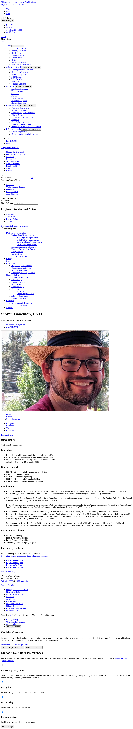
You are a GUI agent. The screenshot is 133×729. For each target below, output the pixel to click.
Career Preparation (19, 132)
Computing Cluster (19, 305)
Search (4, 41)
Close (3, 36)
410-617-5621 (12, 327)
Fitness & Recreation (20, 115)
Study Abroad (17, 98)
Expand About (17, 46)
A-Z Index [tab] (10, 32)
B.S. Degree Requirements (28, 237)
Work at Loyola (12, 161)
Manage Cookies (13, 627)
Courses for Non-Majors (21, 256)
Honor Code (16, 284)
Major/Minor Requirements (22, 235)
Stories (9, 221)
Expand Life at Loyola (27, 105)
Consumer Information (15, 622)
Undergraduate (17, 91)
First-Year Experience (20, 108)
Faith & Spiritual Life (20, 122)
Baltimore (15, 120)
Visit (8, 9)
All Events (10, 217)
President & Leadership (21, 65)
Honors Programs (18, 103)
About (8, 46)
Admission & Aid (13, 67)
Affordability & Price (20, 74)
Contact (9, 308)
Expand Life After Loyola (31, 129)
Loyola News (11, 601)
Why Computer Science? (21, 265)
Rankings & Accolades (20, 51)
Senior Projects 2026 (25, 294)
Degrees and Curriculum (16, 233)
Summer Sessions (18, 84)
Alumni (9, 168)
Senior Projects (17, 291)
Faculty (14, 96)
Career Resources (18, 298)
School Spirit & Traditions (22, 117)
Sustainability (16, 58)
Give (8, 13)
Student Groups (17, 286)
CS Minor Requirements (27, 244)
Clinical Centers (12, 606)
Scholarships (16, 279)
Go (32, 177)
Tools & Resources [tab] (14, 30)
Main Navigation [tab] (13, 25)
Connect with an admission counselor (33, 556)
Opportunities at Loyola (21, 268)
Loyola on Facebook (14, 560)
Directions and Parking (15, 154)
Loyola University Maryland (12, 4)
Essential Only (17, 647)
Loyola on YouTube (14, 565)
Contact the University (15, 152)
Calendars (10, 157)
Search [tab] (9, 27)
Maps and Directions (14, 604)
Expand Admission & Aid (31, 67)
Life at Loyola (12, 105)
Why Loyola (16, 79)
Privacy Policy (12, 619)
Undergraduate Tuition (15, 187)
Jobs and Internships (19, 296)
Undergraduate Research (21, 303)
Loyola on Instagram (14, 563)
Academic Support (19, 100)
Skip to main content (9, 2)
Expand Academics (23, 86)
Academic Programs (19, 89)
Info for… (7, 18)
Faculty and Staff (13, 166)
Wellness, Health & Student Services (26, 127)
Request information (9, 556)
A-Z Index (10, 599)
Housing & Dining (19, 110)
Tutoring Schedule (18, 282)
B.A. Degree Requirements (28, 240)
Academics (10, 86)
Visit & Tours (16, 81)
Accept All (6, 647)
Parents (9, 171)
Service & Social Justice (21, 124)
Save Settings (7, 727)
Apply (8, 11)
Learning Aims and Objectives (23, 247)
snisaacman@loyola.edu (16, 325)
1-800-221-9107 (22, 581)
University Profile (18, 48)
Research (10, 301)
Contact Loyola (7, 585)
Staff (8, 261)
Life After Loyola (13, 129)
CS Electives (16, 254)
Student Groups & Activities (23, 113)
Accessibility (11, 624)
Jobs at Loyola (12, 194)
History (14, 60)
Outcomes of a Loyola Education (25, 134)
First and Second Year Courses (23, 249)
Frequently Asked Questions (23, 272)
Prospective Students (14, 263)
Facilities (15, 289)
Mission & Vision (18, 62)
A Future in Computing (21, 270)
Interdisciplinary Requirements (29, 242)
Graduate (15, 93)
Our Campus (16, 53)
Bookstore (10, 189)
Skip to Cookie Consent (28, 2)
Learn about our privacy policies (14, 645)
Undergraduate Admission (22, 70)
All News (10, 214)
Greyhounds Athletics (10, 147)
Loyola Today (12, 219)
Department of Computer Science (14, 226)
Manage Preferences (34, 647)
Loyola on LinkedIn (14, 567)
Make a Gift (11, 159)
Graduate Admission (19, 72)
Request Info (11, 141)
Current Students (13, 164)
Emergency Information (16, 608)
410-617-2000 (7, 581)
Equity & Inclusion (19, 55)
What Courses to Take (20, 277)
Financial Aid (16, 77)
